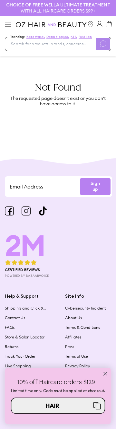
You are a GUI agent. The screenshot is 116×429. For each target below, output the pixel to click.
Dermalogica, (57, 37)
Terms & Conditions (82, 327)
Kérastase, (35, 37)
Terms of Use (76, 356)
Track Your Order (20, 356)
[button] (58, 406)
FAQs (10, 327)
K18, (74, 37)
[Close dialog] (105, 374)
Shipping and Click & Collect (24, 308)
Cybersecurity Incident (85, 308)
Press (69, 346)
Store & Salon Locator (24, 337)
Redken (85, 37)
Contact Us (15, 317)
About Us (73, 317)
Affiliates (73, 337)
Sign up (95, 186)
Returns (11, 346)
